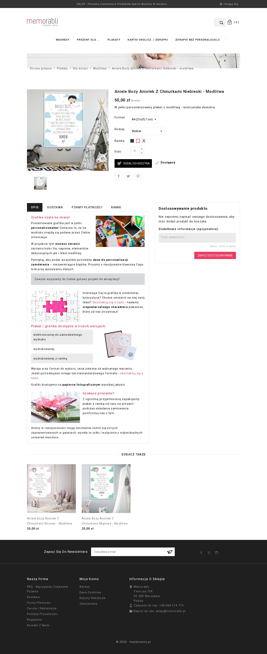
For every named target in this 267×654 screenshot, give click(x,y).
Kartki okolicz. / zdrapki (148, 39)
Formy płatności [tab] (87, 207)
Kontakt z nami (38, 625)
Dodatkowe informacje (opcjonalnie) (188, 229)
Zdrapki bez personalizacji (197, 39)
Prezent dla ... (88, 39)
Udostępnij (118, 176)
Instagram (217, 551)
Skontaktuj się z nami (108, 302)
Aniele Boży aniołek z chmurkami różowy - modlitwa (49, 521)
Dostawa (33, 597)
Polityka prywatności (42, 614)
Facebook (202, 551)
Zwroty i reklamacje (42, 608)
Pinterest (138, 176)
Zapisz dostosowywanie (215, 255)
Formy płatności (39, 602)
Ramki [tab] (116, 207)
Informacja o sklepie (147, 579)
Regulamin (35, 619)
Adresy (85, 586)
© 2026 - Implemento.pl (133, 641)
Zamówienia (89, 603)
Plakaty (114, 39)
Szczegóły (51, 507)
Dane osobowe (90, 592)
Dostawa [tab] (55, 207)
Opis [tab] (35, 207)
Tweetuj (128, 176)
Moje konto (89, 579)
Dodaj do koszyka (137, 163)
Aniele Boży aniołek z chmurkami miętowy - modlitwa (105, 521)
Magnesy (63, 39)
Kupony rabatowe (93, 598)
